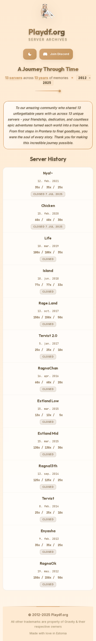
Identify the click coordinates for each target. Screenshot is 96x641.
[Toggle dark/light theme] (30, 54)
